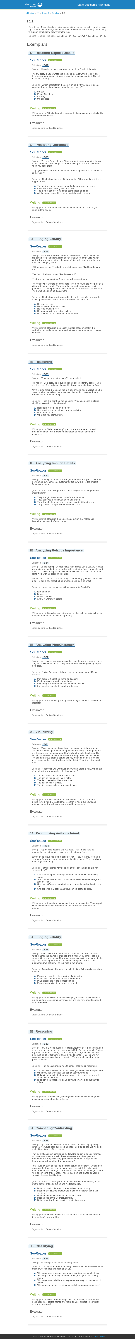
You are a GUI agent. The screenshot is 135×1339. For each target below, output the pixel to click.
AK (38, 13)
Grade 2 (45, 13)
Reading (55, 13)
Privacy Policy (99, 1336)
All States (30, 13)
